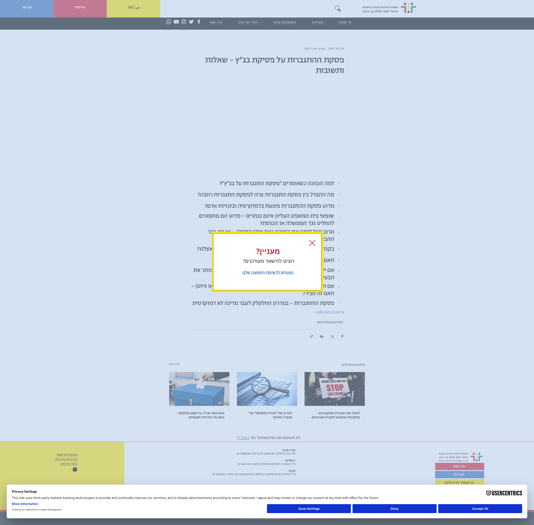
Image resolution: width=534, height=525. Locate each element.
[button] (312, 243)
